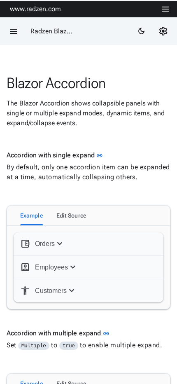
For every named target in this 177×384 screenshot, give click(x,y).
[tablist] (88, 215)
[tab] (32, 215)
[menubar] (165, 9)
